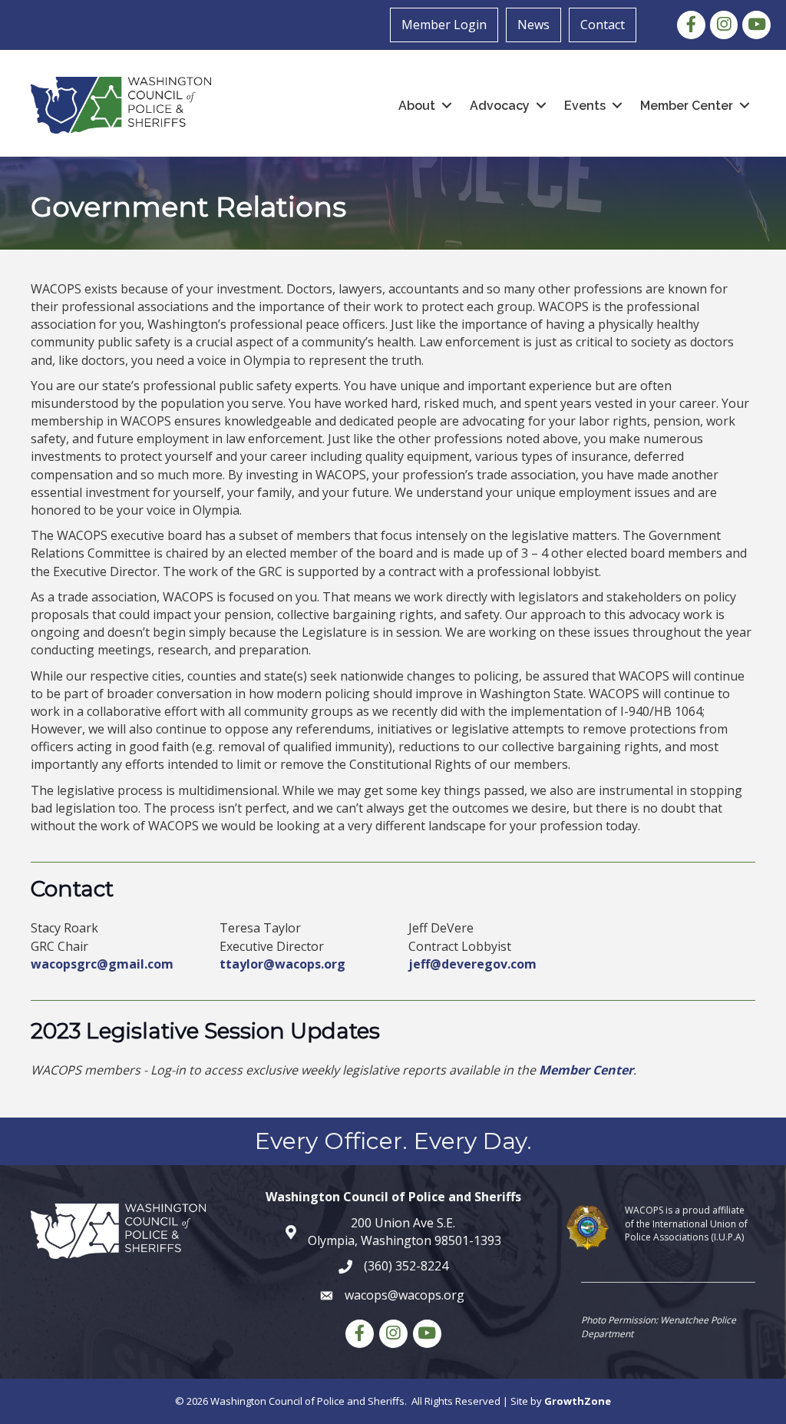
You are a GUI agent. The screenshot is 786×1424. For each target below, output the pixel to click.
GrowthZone (577, 1401)
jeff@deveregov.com (472, 963)
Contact (602, 24)
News (533, 24)
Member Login (444, 24)
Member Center (586, 1069)
